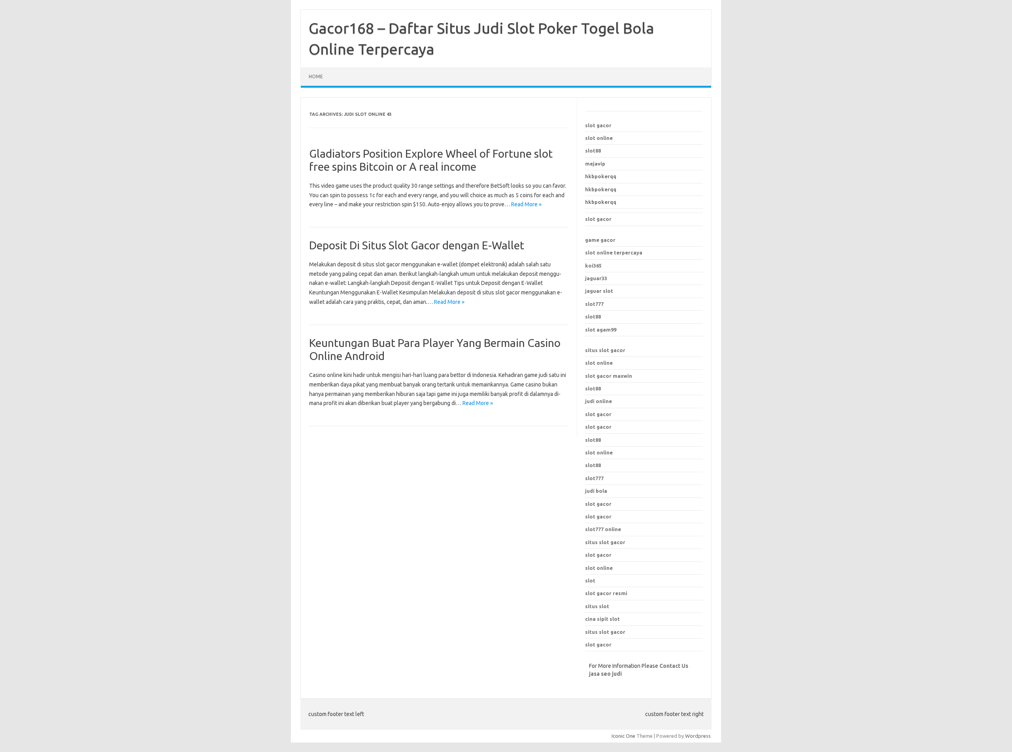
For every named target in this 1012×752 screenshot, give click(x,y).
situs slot (597, 606)
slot (590, 580)
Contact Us (673, 666)
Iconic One (623, 736)
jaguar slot (599, 291)
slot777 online (603, 529)
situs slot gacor (605, 350)
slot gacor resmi (606, 593)
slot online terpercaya (613, 252)
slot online (599, 138)
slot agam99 (600, 329)
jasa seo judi (605, 674)
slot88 (593, 150)
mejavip (595, 163)
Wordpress (698, 736)
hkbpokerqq (600, 176)
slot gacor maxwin (608, 376)
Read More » (526, 204)
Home (316, 76)
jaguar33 (596, 278)
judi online (598, 401)
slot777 (594, 304)
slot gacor (598, 125)
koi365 (593, 265)
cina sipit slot (602, 619)
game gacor (600, 240)
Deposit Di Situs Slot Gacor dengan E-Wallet (416, 245)
